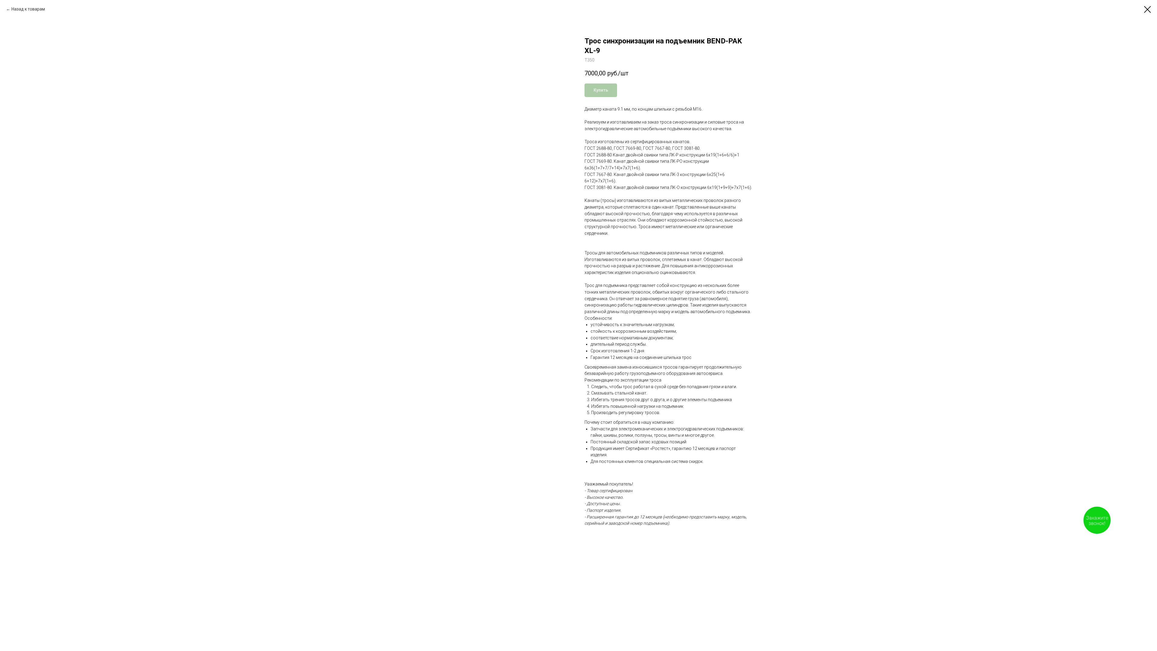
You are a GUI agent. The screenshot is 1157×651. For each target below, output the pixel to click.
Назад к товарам (28, 9)
